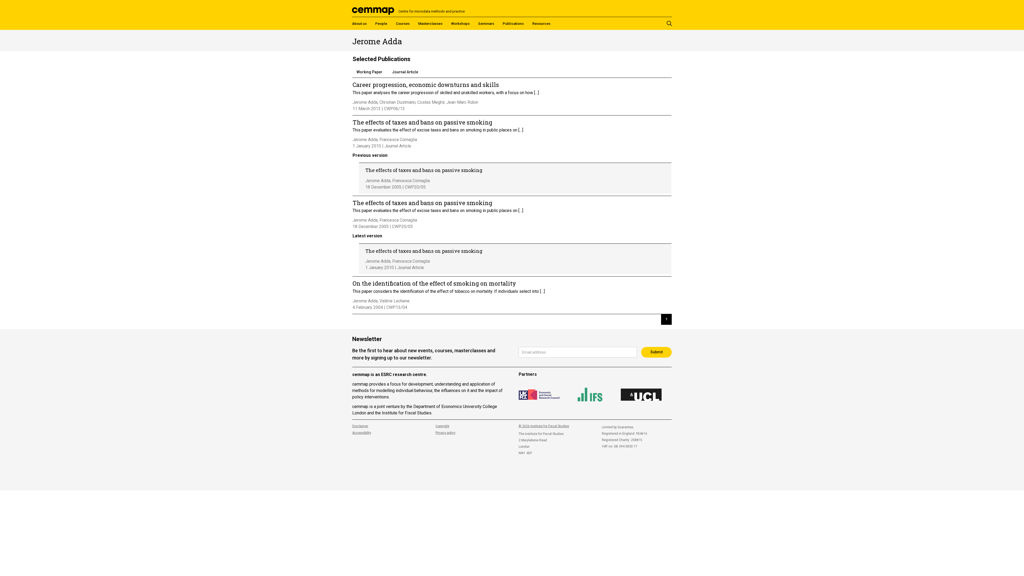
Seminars (486, 23)
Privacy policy (445, 433)
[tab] (369, 72)
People (381, 23)
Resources (541, 23)
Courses (403, 23)
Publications (513, 23)
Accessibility (361, 433)
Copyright (442, 426)
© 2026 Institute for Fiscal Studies (544, 426)
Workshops (460, 23)
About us (359, 23)
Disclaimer (360, 426)
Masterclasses (430, 23)
